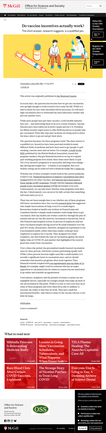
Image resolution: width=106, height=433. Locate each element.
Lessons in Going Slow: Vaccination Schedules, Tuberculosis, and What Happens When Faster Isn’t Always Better (53, 351)
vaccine (56, 322)
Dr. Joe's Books (32, 15)
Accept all (82, 428)
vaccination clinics (73, 325)
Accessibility (61, 428)
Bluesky (15, 420)
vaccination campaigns (57, 325)
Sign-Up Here (97, 34)
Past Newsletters (72, 15)
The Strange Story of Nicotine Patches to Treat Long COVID (53, 377)
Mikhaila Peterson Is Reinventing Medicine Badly (21, 351)
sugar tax (80, 168)
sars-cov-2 (38, 322)
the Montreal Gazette (67, 96)
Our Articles (11, 15)
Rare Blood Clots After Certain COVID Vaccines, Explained (21, 377)
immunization (65, 322)
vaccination (47, 322)
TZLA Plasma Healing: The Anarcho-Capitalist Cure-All (86, 351)
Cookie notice (73, 428)
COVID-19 (25, 87)
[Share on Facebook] (72, 84)
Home (5, 15)
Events (41, 15)
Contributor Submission (86, 15)
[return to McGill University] (11, 428)
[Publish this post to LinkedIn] (75, 84)
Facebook (5, 420)
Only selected (95, 428)
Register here (97, 62)
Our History (49, 15)
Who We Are (21, 15)
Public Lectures (59, 15)
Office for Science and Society (44, 5)
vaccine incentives (41, 325)
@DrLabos (25, 303)
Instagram (12, 420)
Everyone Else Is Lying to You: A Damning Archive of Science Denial (86, 377)
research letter (65, 203)
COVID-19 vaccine (26, 325)
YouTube (8, 420)
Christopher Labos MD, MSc (31, 84)
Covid (22, 322)
